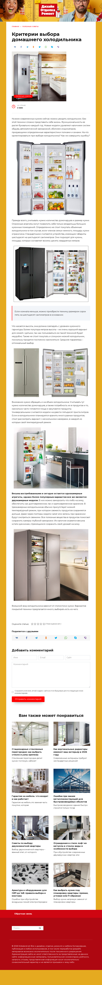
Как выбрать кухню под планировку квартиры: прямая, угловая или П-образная (70, 893)
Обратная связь (23, 914)
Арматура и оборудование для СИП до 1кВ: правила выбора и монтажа (29, 893)
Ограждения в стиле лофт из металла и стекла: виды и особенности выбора (70, 846)
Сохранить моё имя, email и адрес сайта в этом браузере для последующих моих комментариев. (49, 692)
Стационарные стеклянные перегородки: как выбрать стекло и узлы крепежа (27, 752)
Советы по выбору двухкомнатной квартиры (26, 844)
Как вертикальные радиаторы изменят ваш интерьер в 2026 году (70, 752)
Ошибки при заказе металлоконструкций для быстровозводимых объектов (70, 799)
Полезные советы (23, 96)
